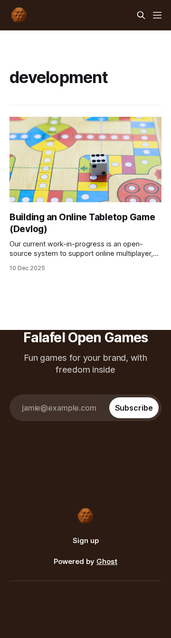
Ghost (106, 561)
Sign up (86, 540)
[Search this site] (141, 15)
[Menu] (157, 15)
